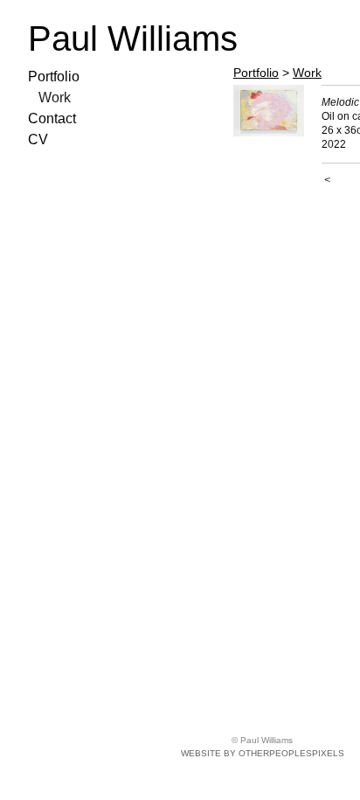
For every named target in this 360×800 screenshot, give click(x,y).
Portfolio (54, 76)
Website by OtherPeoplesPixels (262, 753)
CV (38, 139)
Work (54, 97)
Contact (52, 118)
